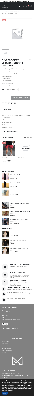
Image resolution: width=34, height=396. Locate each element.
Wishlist (4, 352)
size (3, 89)
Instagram (6, 324)
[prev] (29, 60)
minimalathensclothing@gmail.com (11, 319)
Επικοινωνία (5, 343)
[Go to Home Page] (2, 12)
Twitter (6, 103)
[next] (31, 60)
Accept (4, 393)
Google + (12, 103)
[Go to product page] (5, 176)
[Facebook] (19, 6)
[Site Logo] (5, 6)
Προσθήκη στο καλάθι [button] (13, 144)
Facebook (3, 103)
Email (15, 103)
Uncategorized (10, 85)
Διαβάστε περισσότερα (29, 144)
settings (10, 390)
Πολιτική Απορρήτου (6, 348)
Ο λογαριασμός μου (6, 345)
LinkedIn (9, 103)
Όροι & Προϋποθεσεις (7, 350)
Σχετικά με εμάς (5, 341)
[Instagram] (23, 6)
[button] (15, 6)
